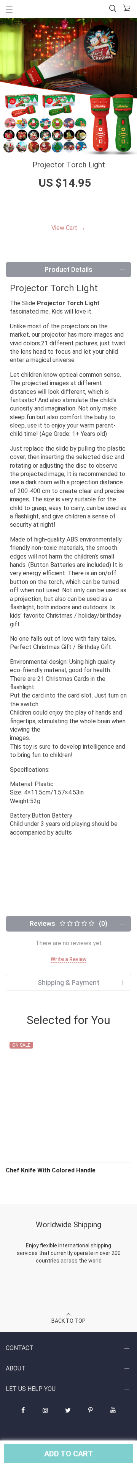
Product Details (68, 269)
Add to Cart (68, 1453)
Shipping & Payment (68, 982)
